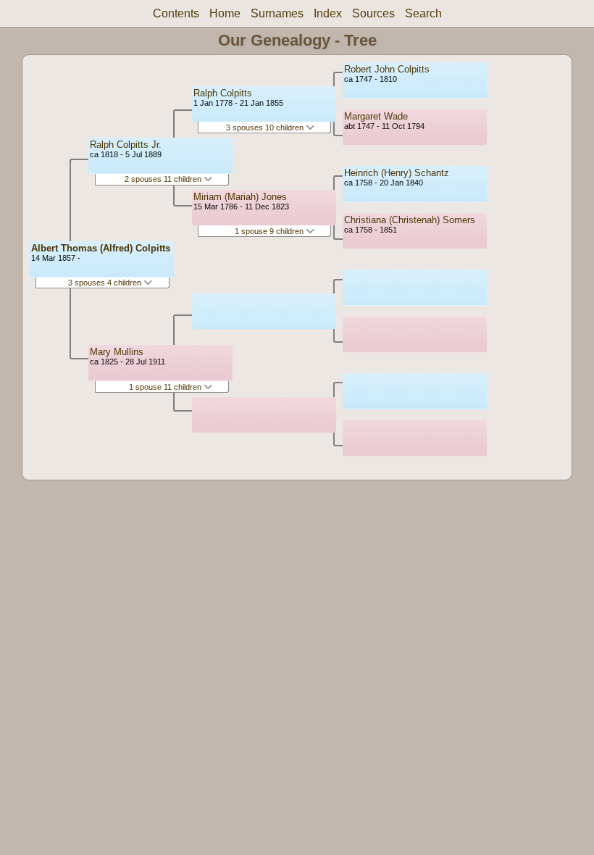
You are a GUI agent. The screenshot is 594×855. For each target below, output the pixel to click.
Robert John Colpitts (387, 69)
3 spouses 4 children (105, 282)
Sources (373, 13)
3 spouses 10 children (266, 127)
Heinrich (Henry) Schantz (396, 172)
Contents (176, 13)
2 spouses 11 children (164, 179)
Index (328, 13)
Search (423, 13)
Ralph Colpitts (222, 93)
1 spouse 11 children (166, 387)
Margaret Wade (376, 116)
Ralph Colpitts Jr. (126, 144)
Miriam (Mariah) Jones (240, 196)
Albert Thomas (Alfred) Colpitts (100, 248)
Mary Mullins (116, 351)
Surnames (277, 13)
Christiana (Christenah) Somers (409, 219)
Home (224, 13)
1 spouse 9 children (270, 231)
